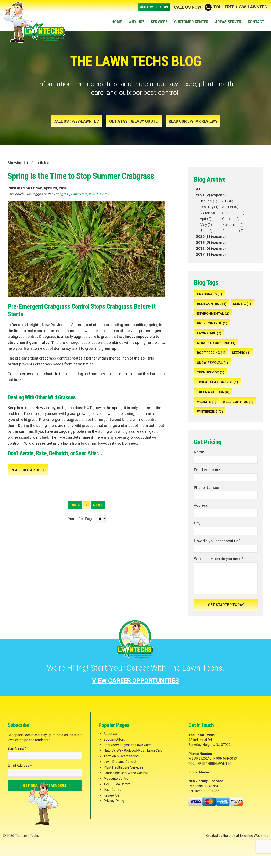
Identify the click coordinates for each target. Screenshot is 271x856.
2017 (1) (203, 254)
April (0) (205, 219)
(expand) (218, 195)
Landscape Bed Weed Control (126, 773)
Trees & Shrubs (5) (213, 392)
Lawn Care (79, 194)
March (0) (207, 213)
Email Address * (207, 469)
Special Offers (114, 739)
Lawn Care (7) (209, 333)
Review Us (111, 795)
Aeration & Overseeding (121, 756)
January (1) (208, 201)
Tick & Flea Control (117, 784)
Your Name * (17, 749)
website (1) (206, 402)
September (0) (233, 213)
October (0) (230, 219)
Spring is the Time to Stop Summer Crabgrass (81, 176)
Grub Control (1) (212, 323)
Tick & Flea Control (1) (217, 382)
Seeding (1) (241, 353)
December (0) (232, 230)
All (198, 189)
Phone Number (206, 487)
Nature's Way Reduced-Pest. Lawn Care (133, 750)
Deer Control (113, 790)
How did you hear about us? (217, 541)
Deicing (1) (242, 304)
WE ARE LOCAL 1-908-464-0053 (212, 758)
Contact (256, 21)
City (197, 523)
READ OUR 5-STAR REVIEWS (193, 121)
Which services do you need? (218, 558)
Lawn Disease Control (120, 762)
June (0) (206, 230)
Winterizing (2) (210, 411)
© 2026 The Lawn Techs (21, 836)
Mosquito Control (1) (216, 343)
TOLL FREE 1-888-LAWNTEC (220, 7)
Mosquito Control (116, 778)
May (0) (206, 225)
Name (199, 452)
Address (201, 505)
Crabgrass (61, 194)
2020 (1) (203, 236)
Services (159, 21)
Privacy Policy (114, 801)
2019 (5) (203, 242)
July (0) (227, 201)
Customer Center (191, 21)
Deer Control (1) (212, 304)
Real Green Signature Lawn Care (127, 745)
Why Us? (136, 21)
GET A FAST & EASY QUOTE (133, 121)
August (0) (230, 207)
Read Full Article (28, 470)
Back (75, 505)
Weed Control (99, 194)
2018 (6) (203, 248)
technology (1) (210, 372)
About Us (110, 734)
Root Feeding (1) (211, 353)
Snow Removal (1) (212, 363)
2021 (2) (203, 195)
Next (97, 505)
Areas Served (228, 21)
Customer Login (154, 7)
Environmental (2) (213, 313)
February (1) (209, 207)
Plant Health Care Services (123, 767)
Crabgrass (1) (209, 294)
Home (117, 21)
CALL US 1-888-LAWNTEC (76, 121)
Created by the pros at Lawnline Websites (237, 836)
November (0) (232, 225)
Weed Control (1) (238, 402)
